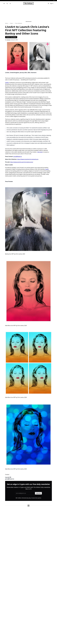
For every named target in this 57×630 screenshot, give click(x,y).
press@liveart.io (17, 156)
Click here (39, 152)
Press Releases (18, 23)
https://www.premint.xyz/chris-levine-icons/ (21, 162)
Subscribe (38, 493)
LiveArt (7, 82)
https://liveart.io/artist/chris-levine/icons (27, 159)
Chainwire (8, 39)
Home (6, 23)
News (11, 23)
